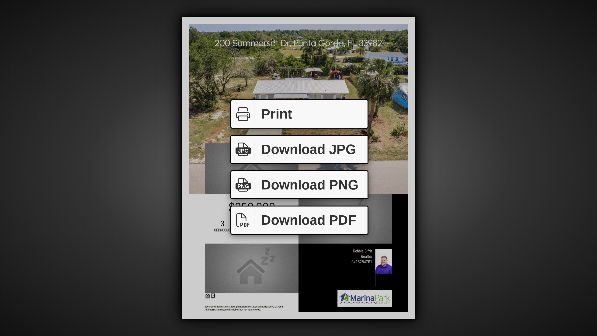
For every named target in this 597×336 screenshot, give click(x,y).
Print (276, 113)
